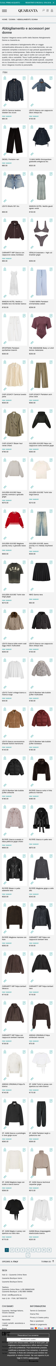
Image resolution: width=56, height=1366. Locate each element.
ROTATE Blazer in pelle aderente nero (11, 889)
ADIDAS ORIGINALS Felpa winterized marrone (39, 1036)
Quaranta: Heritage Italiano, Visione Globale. (13, 1312)
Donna (12, 19)
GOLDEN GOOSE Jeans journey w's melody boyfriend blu (41, 545)
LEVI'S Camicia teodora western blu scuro (11, 111)
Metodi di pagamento (38, 1324)
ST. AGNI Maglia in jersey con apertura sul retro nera (13, 1232)
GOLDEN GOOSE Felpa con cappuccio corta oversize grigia (41, 444)
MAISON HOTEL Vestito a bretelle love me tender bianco (14, 303)
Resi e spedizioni (37, 1321)
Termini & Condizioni (38, 1311)
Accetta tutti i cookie (28, 1340)
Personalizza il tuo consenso (28, 1335)
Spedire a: (10, 1261)
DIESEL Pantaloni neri (10, 159)
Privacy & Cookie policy (39, 1317)
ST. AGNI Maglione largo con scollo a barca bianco (13, 1183)
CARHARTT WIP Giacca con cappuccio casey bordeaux (13, 254)
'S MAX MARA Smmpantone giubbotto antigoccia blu (40, 160)
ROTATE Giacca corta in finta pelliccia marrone (40, 791)
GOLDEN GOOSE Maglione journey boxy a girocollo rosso (14, 544)
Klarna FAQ (34, 1314)
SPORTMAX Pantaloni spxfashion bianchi (10, 349)
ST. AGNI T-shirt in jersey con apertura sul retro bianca (40, 1085)
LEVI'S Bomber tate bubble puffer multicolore (40, 694)
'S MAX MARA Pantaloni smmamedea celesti (38, 303)
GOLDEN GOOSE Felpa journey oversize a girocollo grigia (12, 494)
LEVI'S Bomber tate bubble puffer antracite (13, 791)
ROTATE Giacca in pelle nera (40, 839)
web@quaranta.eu (14, 1295)
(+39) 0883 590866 (25, 1292)
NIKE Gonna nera (36, 595)
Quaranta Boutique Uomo (12, 1278)
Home (4, 19)
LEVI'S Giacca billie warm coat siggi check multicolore (14, 645)
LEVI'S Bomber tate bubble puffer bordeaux (40, 743)
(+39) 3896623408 (27, 1289)
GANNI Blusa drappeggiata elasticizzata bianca (39, 1232)
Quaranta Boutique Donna (12, 1282)
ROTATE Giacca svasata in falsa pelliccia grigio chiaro (12, 840)
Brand (4, 1329)
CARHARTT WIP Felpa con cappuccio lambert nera (39, 938)
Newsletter (6, 1320)
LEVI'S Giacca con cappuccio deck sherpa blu (41, 111)
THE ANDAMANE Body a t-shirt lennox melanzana (41, 349)
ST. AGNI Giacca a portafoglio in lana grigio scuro (14, 1134)
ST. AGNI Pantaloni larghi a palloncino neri (39, 1134)
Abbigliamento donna (27, 19)
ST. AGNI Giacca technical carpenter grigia (39, 1183)
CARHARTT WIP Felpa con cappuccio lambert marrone (13, 1036)
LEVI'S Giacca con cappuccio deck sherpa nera (41, 645)
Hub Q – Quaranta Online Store (14, 1275)
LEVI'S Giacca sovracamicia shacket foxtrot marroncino (13, 743)
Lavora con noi (8, 1316)
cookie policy (33, 1358)
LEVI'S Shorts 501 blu (10, 206)
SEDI (4, 1270)
